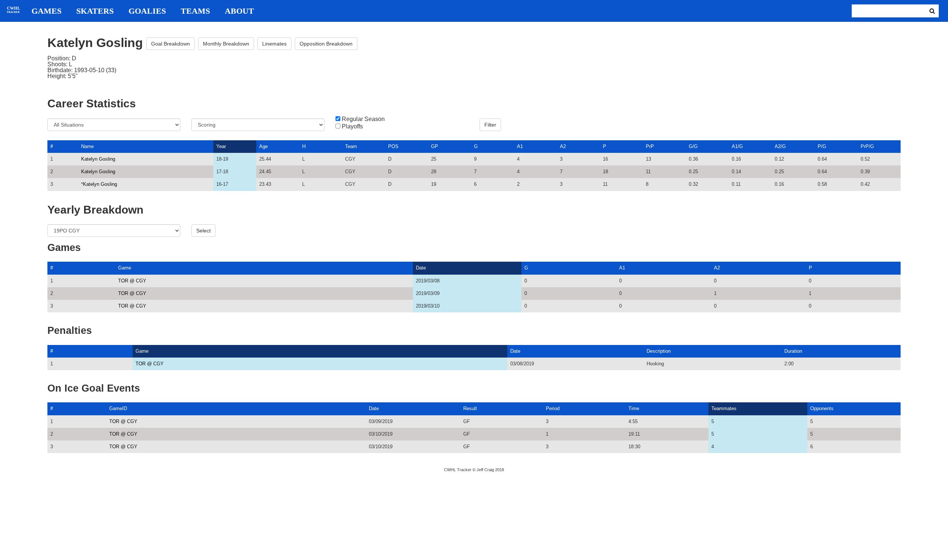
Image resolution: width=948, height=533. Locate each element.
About (239, 11)
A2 (563, 146)
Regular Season (363, 119)
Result (470, 408)
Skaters (95, 11)
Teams (195, 11)
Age (263, 146)
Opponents (822, 408)
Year (221, 146)
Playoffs (352, 127)
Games (46, 11)
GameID (118, 408)
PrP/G (867, 146)
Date (421, 268)
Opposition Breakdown (326, 44)
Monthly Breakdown (226, 44)
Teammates (724, 408)
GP (434, 146)
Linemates (274, 44)
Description (659, 351)
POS (393, 146)
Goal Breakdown (170, 44)
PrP (650, 146)
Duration (793, 351)
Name (87, 146)
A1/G (737, 146)
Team (351, 146)
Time (633, 408)
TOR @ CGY (132, 281)
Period (553, 408)
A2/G (780, 146)
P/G (822, 146)
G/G (693, 146)
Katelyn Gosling (98, 159)
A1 (520, 146)
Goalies (147, 11)
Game (124, 268)
